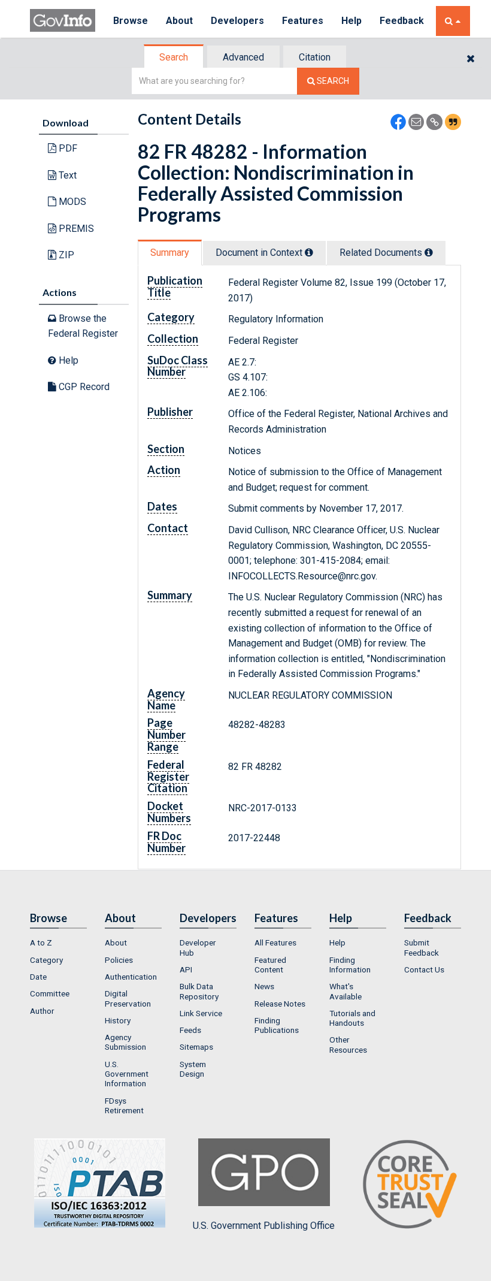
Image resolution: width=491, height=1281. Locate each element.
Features (302, 20)
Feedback (402, 20)
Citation (315, 57)
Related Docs (382, 252)
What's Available (345, 991)
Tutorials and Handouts (352, 1018)
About (179, 20)
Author (42, 1011)
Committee (49, 993)
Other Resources (348, 1044)
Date (38, 976)
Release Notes (279, 1003)
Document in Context (260, 252)
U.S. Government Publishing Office (264, 1225)
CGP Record (83, 386)
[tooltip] (309, 252)
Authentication (131, 976)
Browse (130, 20)
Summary (169, 252)
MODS (71, 201)
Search (173, 57)
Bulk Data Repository (199, 991)
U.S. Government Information (126, 1074)
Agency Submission (125, 1042)
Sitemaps (196, 1047)
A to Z (41, 942)
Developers (237, 20)
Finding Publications (276, 1025)
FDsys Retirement (124, 1105)
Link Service (201, 1013)
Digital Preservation (128, 998)
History (118, 1020)
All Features (275, 942)
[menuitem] (58, 942)
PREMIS (75, 228)
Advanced (243, 57)
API (186, 969)
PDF (66, 148)
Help (351, 20)
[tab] (174, 57)
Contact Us (424, 969)
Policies (119, 960)
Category (46, 960)
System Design (193, 1068)
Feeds (190, 1030)
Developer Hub (198, 947)
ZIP (65, 255)
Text (66, 175)
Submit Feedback (421, 947)
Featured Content (270, 964)
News (264, 986)
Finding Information (350, 964)
